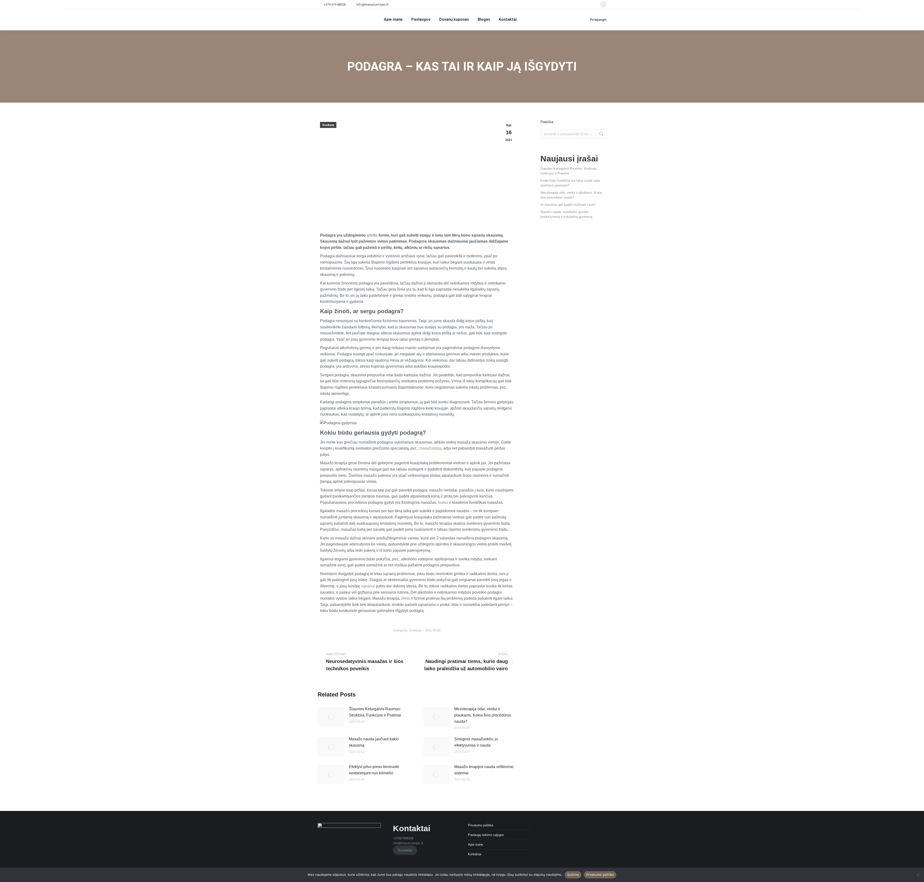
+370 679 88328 (335, 4)
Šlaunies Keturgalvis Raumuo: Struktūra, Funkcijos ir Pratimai (375, 712)
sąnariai (368, 586)
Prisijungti (598, 19)
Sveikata (328, 125)
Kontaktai (474, 854)
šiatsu (443, 502)
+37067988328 (403, 838)
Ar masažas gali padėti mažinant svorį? (568, 204)
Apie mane (475, 844)
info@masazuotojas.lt (372, 4)
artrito (372, 235)
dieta (405, 598)
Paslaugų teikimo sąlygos (486, 835)
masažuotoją (430, 448)
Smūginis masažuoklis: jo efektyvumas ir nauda (476, 742)
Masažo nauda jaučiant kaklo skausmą (374, 742)
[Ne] (918, 874)
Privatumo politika (480, 825)
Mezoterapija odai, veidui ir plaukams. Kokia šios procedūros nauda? (482, 715)
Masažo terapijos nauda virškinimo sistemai (483, 770)
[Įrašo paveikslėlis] (331, 716)
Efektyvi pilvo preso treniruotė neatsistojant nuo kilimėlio (374, 770)
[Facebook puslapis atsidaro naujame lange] (603, 4)
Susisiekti (405, 850)
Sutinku (573, 874)
